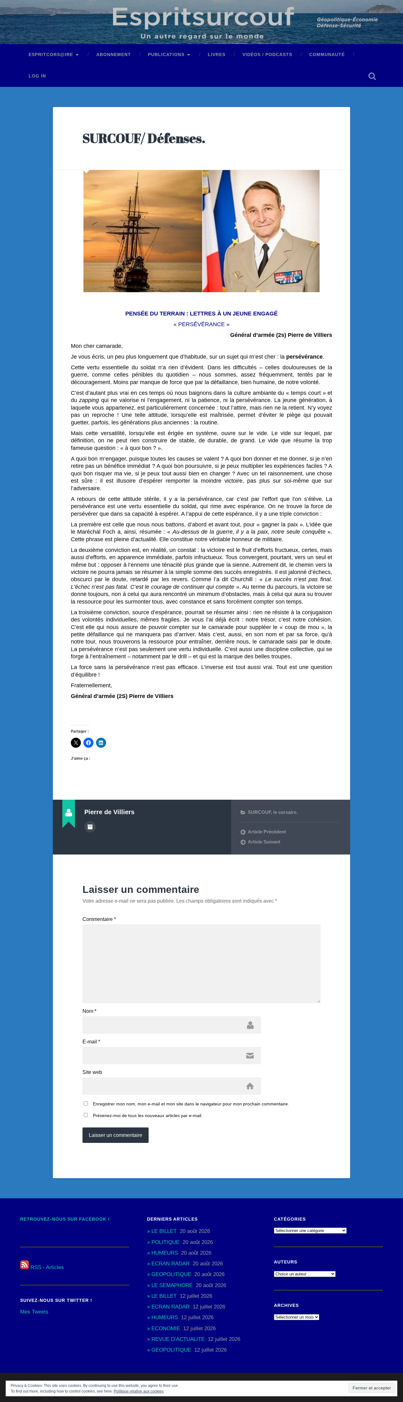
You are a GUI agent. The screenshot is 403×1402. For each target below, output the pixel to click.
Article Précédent (267, 831)
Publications (166, 54)
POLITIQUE (165, 1242)
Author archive (90, 826)
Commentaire (99, 919)
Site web (92, 1072)
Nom (89, 1011)
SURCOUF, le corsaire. (273, 812)
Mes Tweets (34, 1312)
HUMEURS (164, 1253)
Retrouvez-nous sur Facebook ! (65, 1219)
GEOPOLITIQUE (171, 1274)
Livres (216, 54)
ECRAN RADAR (170, 1264)
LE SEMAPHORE (172, 1285)
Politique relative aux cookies (139, 1391)
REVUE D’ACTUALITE (178, 1339)
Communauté (327, 54)
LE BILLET (164, 1231)
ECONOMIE (165, 1328)
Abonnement (113, 54)
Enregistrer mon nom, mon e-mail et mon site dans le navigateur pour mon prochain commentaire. (191, 1103)
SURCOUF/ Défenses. (143, 138)
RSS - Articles (46, 1267)
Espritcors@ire (51, 54)
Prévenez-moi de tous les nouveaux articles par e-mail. (147, 1115)
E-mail (91, 1041)
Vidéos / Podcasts (267, 54)
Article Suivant (264, 841)
